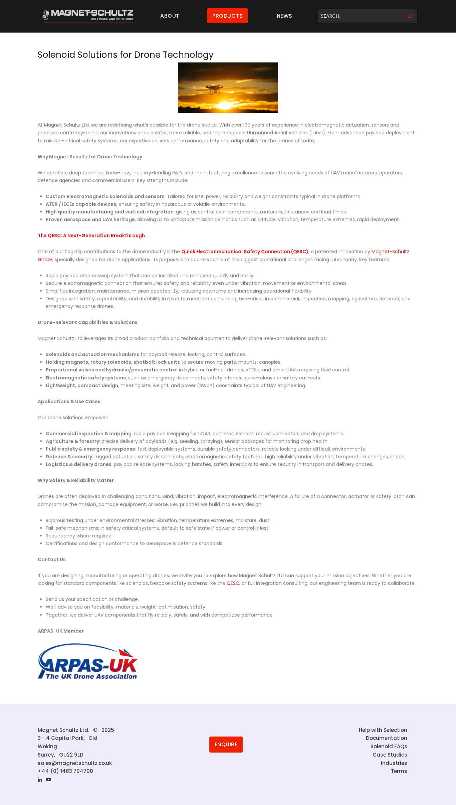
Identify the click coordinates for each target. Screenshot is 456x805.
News (284, 16)
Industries (394, 763)
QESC (233, 583)
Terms (399, 771)
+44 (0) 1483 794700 (65, 771)
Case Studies (390, 754)
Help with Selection (383, 730)
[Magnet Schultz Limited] (88, 16)
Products (227, 16)
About (170, 16)
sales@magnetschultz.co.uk (75, 763)
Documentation (386, 738)
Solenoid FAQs (389, 746)
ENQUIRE (226, 744)
